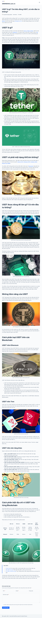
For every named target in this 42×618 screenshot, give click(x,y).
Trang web (31, 590)
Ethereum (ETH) (27, 161)
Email (17, 590)
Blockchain (31, 166)
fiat (37, 32)
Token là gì (8, 568)
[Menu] (39, 2)
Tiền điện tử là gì (9, 569)
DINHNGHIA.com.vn (8, 4)
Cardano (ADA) (34, 161)
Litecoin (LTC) (20, 161)
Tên (4, 590)
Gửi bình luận (5, 607)
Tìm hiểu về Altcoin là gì (11, 571)
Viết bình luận (6, 594)
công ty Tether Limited (28, 30)
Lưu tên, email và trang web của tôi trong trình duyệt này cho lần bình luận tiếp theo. (18, 604)
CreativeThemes (24, 616)
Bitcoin (3, 21)
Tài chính (19, 14)
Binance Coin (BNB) (6, 163)
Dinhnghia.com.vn (18, 21)
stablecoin (15, 32)
